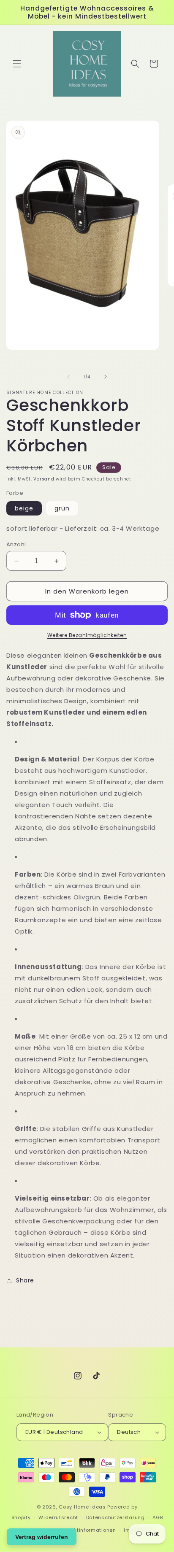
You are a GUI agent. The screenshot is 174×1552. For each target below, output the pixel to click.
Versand (43, 479)
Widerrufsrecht (58, 1517)
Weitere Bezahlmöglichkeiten (87, 635)
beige (24, 508)
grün (62, 508)
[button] (17, 63)
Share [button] (25, 1280)
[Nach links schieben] (68, 376)
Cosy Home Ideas (82, 1506)
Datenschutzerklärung (115, 1517)
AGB (157, 1517)
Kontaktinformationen (87, 1530)
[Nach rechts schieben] (105, 376)
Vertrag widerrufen (41, 1536)
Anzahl (16, 544)
